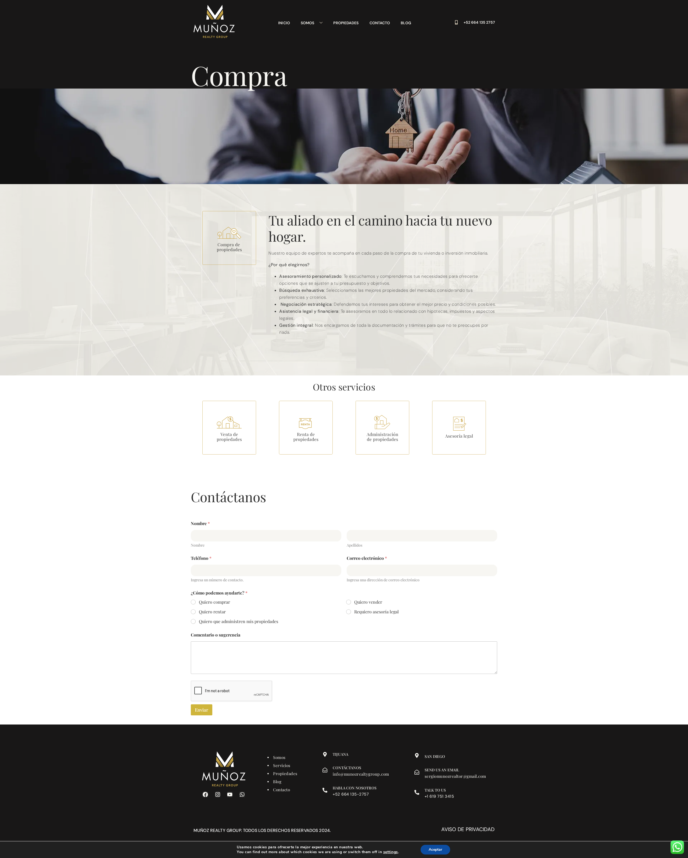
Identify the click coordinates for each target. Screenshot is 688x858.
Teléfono (201, 558)
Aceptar (435, 849)
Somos (307, 22)
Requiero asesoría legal (376, 611)
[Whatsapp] (242, 794)
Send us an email (442, 769)
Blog (406, 22)
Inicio (284, 22)
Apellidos (354, 545)
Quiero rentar (212, 611)
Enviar (201, 710)
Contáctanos (347, 767)
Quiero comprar (214, 602)
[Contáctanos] (324, 770)
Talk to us (435, 790)
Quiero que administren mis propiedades (238, 621)
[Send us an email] (416, 772)
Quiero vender (368, 602)
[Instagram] (217, 794)
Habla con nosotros (355, 787)
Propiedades (346, 22)
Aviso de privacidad (467, 829)
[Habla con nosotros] (324, 790)
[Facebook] (205, 794)
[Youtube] (229, 794)
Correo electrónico (367, 558)
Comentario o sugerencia (215, 634)
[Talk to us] (416, 792)
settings (390, 852)
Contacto (380, 22)
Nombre (198, 545)
